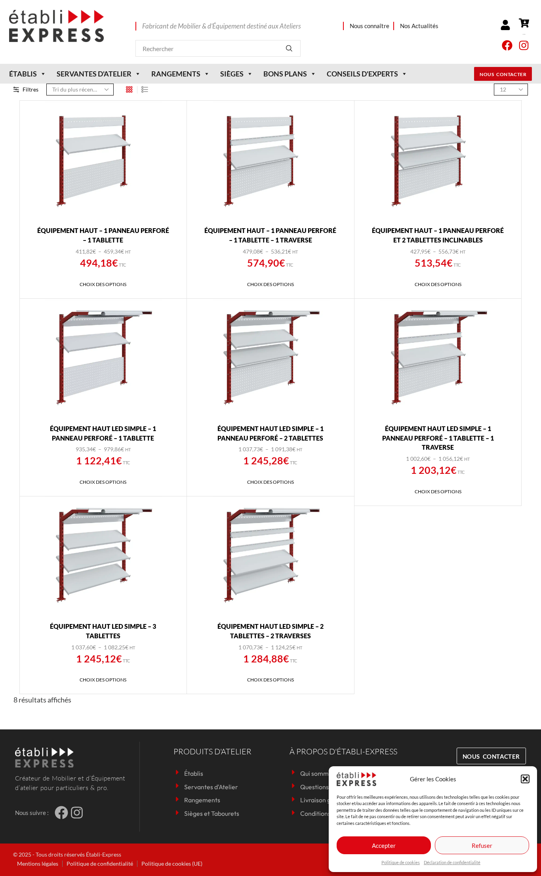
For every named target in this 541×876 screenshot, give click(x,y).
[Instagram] (523, 45)
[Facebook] (507, 45)
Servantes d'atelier (94, 73)
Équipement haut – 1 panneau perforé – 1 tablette (103, 235)
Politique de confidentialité (100, 863)
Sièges (232, 73)
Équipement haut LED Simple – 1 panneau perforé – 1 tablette (103, 433)
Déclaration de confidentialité (452, 862)
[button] (525, 779)
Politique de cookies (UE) (171, 863)
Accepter (384, 845)
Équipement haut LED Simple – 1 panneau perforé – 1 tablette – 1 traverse (438, 438)
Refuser (482, 845)
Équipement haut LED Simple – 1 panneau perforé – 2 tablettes (270, 433)
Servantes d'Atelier (211, 787)
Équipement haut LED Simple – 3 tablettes (103, 630)
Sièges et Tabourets (211, 813)
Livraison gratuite (325, 800)
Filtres (30, 89)
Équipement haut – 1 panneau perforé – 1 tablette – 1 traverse (270, 235)
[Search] (289, 48)
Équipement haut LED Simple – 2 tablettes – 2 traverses (270, 630)
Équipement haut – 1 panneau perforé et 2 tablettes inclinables (438, 235)
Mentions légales (37, 863)
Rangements (175, 73)
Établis (23, 73)
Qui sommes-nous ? (327, 773)
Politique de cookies (400, 862)
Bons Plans (285, 73)
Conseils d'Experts (362, 73)
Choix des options (103, 284)
